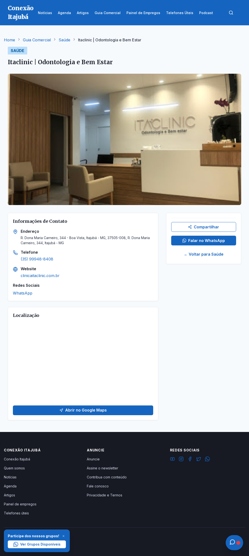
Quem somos (14, 468)
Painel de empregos (20, 504)
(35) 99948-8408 (37, 259)
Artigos (9, 495)
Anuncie (93, 459)
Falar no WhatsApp (206, 240)
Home (9, 39)
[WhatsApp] (207, 460)
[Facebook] (189, 460)
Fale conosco (98, 486)
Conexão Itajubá (17, 459)
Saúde (64, 39)
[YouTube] (172, 460)
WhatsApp (22, 293)
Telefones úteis (16, 513)
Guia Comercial (37, 39)
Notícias (10, 477)
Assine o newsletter (102, 468)
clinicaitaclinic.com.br (40, 275)
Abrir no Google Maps (86, 410)
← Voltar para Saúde (203, 254)
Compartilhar (206, 226)
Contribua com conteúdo (107, 477)
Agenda (10, 486)
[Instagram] (181, 460)
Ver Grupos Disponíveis (40, 544)
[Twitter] (198, 460)
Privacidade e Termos (104, 495)
